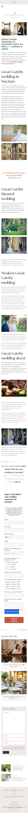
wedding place (5, 207)
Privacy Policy (14, 810)
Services (12, 789)
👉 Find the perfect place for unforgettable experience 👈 (14, 175)
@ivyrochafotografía (14, 461)
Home (6, 789)
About (19, 789)
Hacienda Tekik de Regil (7, 37)
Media (21, 790)
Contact (14, 791)
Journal (15, 790)
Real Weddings (7, 790)
